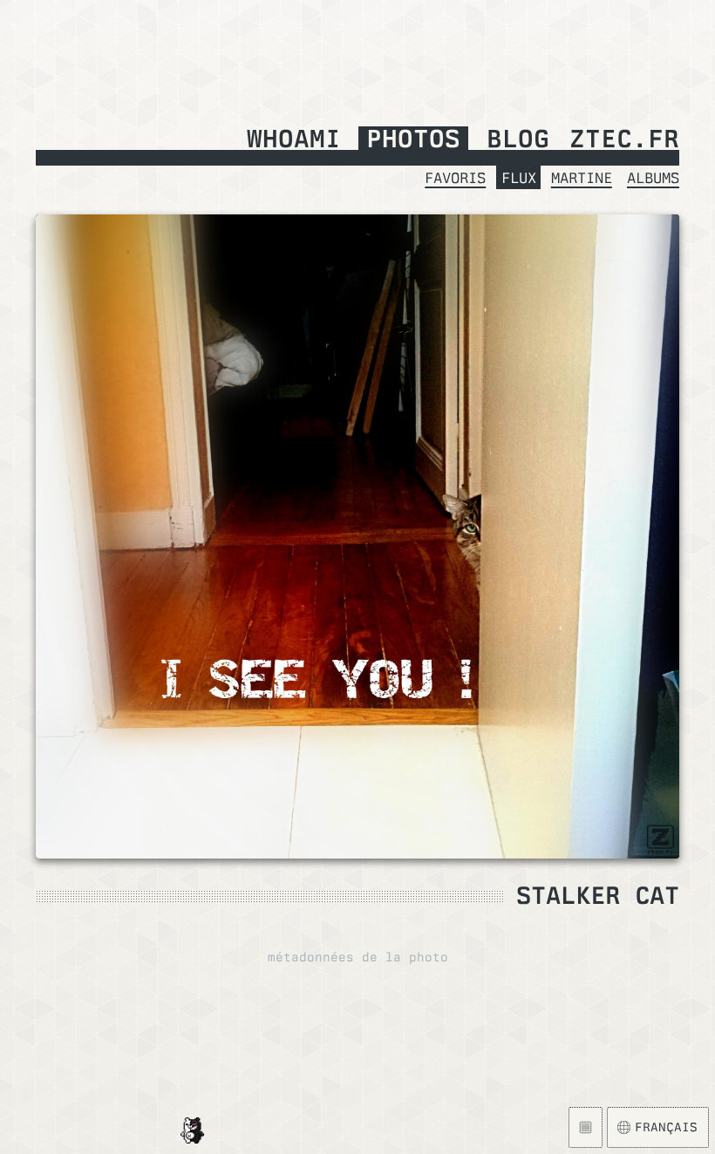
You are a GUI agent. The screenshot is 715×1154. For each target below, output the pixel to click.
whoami (294, 139)
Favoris (455, 177)
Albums (653, 177)
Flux (518, 177)
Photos (413, 139)
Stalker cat (597, 895)
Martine (581, 177)
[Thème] (586, 1127)
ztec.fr (624, 139)
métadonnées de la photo (358, 957)
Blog (518, 139)
